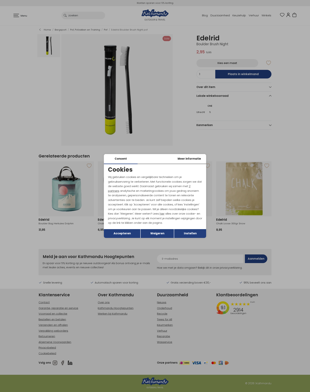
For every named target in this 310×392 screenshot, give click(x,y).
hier (162, 213)
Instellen (190, 233)
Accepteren (122, 233)
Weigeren (157, 233)
